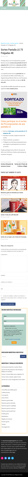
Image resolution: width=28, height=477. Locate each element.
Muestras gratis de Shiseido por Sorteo (12, 192)
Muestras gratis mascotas (9, 408)
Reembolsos (5, 416)
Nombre (3, 275)
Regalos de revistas (7, 419)
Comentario (4, 254)
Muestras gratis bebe (7, 400)
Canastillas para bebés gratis (9, 390)
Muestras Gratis (5, 43)
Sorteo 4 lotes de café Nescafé (9, 215)
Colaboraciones (6, 392)
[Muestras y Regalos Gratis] (14, 3)
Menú (4, 8)
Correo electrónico (7, 282)
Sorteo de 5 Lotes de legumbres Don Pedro (13, 379)
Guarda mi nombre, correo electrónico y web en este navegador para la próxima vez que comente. (14, 297)
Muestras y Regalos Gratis (16, 474)
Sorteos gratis (14, 43)
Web (2, 288)
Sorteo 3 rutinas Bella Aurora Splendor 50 (13, 374)
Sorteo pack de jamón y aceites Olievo (12, 367)
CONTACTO (22, 468)
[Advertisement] (14, 25)
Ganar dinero (5, 398)
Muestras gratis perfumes (9, 411)
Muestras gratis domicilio (8, 403)
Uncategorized (6, 427)
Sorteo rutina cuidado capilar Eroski (11, 377)
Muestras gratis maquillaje (9, 406)
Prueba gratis (5, 413)
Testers (4, 424)
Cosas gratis (5, 395)
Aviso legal (12, 452)
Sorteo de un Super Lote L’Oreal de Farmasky (13, 237)
